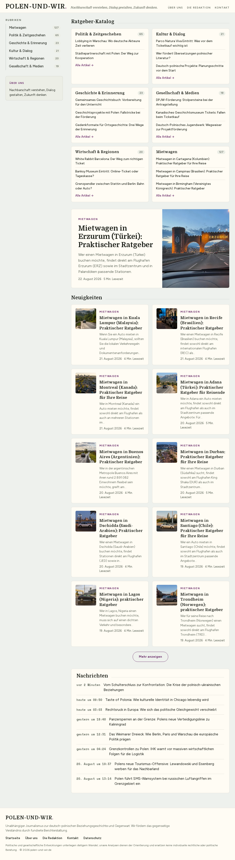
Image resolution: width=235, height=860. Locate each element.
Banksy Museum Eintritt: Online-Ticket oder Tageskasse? (106, 173)
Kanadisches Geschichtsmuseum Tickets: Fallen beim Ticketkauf (190, 115)
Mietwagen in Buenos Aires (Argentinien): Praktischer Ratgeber (121, 457)
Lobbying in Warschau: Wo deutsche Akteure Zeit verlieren (107, 43)
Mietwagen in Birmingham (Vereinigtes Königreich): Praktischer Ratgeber (183, 186)
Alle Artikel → (84, 65)
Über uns (175, 7)
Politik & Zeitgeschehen (98, 34)
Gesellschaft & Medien (177, 93)
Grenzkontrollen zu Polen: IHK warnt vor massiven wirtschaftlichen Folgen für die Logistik (161, 751)
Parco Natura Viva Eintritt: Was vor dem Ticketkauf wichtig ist (184, 43)
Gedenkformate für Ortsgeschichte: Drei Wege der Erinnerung (109, 127)
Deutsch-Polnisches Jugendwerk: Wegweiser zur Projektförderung (189, 127)
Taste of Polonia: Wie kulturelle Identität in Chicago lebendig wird (157, 700)
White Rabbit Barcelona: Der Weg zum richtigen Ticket (109, 161)
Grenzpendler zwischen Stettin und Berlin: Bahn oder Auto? (109, 186)
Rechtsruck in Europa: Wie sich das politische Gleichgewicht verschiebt (161, 710)
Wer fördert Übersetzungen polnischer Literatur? (184, 55)
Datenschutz (92, 838)
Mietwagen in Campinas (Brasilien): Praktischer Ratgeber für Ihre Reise (189, 173)
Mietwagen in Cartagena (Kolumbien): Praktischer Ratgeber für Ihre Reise (183, 161)
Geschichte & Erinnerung (100, 93)
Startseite (13, 838)
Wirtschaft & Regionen (97, 152)
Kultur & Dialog (170, 34)
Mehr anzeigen (150, 656)
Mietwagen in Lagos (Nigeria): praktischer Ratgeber (121, 599)
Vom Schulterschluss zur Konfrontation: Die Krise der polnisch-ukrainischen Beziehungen (162, 687)
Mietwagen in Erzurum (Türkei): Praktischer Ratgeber (115, 236)
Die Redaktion (199, 7)
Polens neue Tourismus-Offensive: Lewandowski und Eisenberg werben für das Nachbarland (164, 766)
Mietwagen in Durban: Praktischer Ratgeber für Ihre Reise (202, 457)
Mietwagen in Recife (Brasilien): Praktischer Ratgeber (201, 323)
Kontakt (222, 7)
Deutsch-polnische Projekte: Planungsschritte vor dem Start (190, 68)
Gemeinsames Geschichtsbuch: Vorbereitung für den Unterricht (108, 102)
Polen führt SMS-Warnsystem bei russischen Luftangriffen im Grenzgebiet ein (163, 781)
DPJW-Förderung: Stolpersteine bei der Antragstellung (184, 102)
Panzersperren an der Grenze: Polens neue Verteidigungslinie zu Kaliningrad (159, 721)
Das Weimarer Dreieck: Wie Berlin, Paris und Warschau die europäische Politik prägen (163, 736)
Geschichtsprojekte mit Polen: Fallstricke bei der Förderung (107, 115)
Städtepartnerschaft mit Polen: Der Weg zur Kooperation (107, 55)
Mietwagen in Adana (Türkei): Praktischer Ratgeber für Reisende (202, 387)
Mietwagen (166, 152)
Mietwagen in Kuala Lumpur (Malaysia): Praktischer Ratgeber (120, 323)
